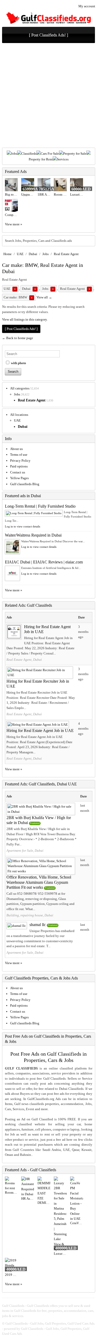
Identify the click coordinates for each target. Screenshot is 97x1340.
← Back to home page (17, 338)
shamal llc (37, 924)
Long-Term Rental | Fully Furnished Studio (40, 506)
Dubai (33, 254)
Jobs (14, 153)
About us (16, 449)
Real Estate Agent (66, 254)
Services (63, 159)
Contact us (17, 472)
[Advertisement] (48, 96)
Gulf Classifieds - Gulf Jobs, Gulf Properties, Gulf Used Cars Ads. (50, 1323)
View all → (44, 297)
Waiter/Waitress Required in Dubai (33, 535)
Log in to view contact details (22, 526)
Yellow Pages (19, 478)
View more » (13, 224)
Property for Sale (74, 153)
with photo (18, 363)
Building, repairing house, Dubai (29, 915)
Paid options (19, 466)
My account (86, 6)
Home (7, 254)
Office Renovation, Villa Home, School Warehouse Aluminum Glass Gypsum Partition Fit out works (38, 882)
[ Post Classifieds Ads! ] (48, 35)
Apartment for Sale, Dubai (24, 850)
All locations (19, 415)
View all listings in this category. (25, 319)
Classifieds (28, 153)
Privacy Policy (20, 460)
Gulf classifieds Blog (24, 484)
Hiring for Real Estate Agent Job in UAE (40, 730)
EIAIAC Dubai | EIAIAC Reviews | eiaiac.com (44, 562)
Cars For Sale (50, 153)
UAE (20, 254)
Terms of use (18, 454)
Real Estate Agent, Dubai (24, 660)
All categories (19, 388)
